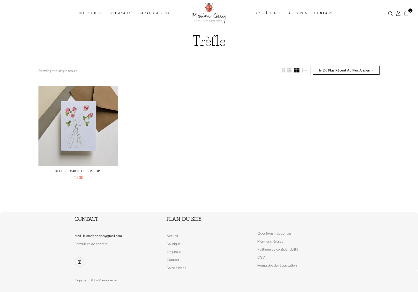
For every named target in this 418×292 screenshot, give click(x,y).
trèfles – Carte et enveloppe (78, 171)
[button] (408, 13)
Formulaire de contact (91, 244)
